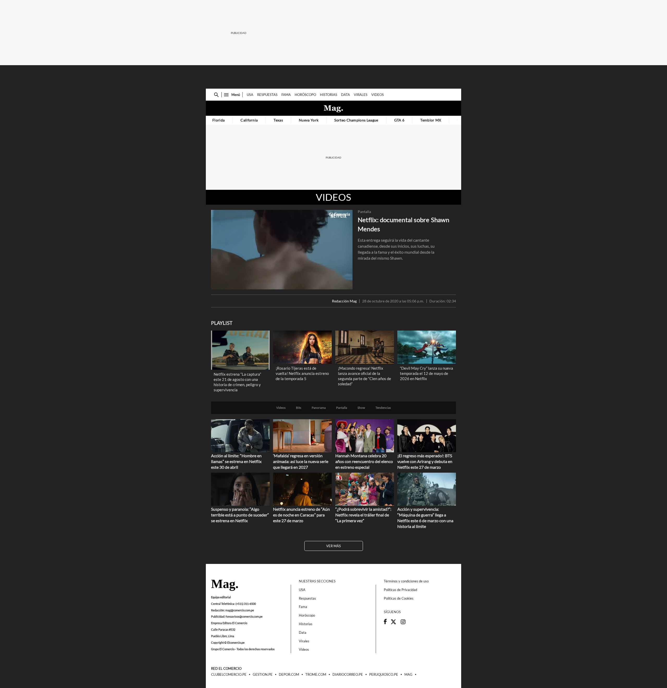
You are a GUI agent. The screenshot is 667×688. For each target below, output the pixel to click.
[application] (282, 249)
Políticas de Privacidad (400, 590)
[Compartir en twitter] (393, 623)
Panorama (319, 407)
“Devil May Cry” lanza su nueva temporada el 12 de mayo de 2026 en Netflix (426, 373)
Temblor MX (430, 120)
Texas (278, 120)
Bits (298, 407)
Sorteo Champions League (356, 120)
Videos (377, 95)
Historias (328, 95)
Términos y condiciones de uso (406, 581)
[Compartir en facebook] (385, 623)
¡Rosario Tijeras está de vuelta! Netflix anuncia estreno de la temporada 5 (302, 373)
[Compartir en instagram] (403, 623)
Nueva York (308, 120)
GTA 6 (399, 120)
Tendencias (383, 407)
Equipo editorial (221, 597)
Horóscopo (305, 95)
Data (345, 95)
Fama (286, 95)
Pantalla (364, 212)
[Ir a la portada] (224, 586)
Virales (360, 95)
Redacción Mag (344, 301)
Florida (218, 120)
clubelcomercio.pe (228, 675)
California (249, 120)
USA (250, 95)
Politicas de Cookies (398, 598)
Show (361, 407)
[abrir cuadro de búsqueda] (216, 95)
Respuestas (267, 95)
